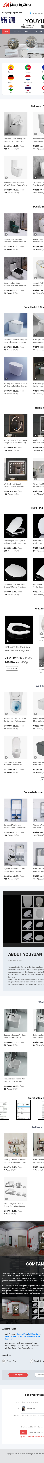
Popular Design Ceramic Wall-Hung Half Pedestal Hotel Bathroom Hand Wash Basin (14, 1080)
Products (17, 31)
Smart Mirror (9, 1339)
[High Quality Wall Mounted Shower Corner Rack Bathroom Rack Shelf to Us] (15, 1188)
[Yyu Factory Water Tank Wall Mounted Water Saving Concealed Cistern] (15, 854)
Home (6, 31)
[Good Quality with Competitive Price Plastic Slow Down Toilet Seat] (15, 1145)
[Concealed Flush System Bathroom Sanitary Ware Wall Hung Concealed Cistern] (15, 810)
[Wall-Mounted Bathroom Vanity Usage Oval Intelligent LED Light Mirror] (15, 425)
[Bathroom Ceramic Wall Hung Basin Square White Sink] (15, 1020)
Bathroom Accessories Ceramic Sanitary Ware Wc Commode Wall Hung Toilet (15, 719)
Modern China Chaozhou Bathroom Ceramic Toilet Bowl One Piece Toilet (15, 240)
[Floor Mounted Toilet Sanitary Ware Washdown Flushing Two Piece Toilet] (15, 167)
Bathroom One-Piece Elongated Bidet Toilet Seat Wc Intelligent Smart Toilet (15, 341)
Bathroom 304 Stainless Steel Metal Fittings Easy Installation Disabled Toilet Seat (18, 648)
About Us (28, 31)
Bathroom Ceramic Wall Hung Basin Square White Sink (15, 1036)
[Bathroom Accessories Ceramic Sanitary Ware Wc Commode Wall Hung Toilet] (15, 703)
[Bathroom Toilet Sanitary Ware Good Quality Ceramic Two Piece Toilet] (15, 124)
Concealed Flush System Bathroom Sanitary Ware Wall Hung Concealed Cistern (14, 826)
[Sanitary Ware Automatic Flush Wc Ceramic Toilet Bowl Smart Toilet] (15, 368)
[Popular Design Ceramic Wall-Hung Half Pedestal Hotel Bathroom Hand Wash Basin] (15, 1064)
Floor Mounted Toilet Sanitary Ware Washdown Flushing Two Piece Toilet (15, 183)
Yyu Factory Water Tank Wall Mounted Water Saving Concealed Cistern (14, 870)
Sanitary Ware (22, 1334)
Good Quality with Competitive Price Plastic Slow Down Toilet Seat (15, 1161)
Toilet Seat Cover (34, 1334)
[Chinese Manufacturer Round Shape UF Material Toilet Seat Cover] (15, 569)
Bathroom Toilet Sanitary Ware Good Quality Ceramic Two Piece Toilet (15, 140)
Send (23, 1432)
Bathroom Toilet (10, 1336)
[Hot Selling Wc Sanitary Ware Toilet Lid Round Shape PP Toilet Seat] (15, 526)
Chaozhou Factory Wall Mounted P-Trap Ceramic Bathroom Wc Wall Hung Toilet (15, 763)
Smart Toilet (21, 1336)
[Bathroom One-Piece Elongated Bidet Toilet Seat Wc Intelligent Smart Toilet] (15, 325)
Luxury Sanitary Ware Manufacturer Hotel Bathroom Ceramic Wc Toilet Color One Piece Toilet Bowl (15, 284)
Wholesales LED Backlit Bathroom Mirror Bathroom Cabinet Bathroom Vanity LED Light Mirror (15, 485)
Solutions (38, 31)
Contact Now (12, 668)
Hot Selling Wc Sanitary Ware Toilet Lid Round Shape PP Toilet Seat (15, 542)
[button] (43, 55)
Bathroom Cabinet (34, 1336)
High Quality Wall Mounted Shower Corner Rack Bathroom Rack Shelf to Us (15, 1204)
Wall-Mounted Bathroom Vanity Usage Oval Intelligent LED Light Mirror (15, 441)
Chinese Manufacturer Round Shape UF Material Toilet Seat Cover (14, 585)
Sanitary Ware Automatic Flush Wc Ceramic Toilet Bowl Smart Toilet (15, 384)
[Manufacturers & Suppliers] (17, 4)
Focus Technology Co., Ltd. (29, 1454)
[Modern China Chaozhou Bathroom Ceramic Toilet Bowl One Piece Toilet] (15, 224)
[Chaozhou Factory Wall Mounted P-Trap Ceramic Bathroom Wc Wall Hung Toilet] (15, 747)
